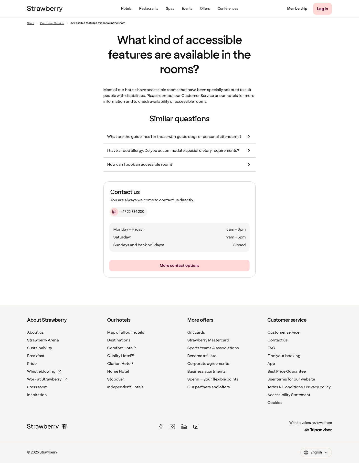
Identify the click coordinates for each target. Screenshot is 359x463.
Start (30, 23)
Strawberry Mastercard (208, 340)
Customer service (283, 332)
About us (35, 332)
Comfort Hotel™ (122, 348)
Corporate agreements (208, 363)
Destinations (118, 340)
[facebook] (161, 427)
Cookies (274, 402)
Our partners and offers (208, 387)
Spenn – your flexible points (212, 379)
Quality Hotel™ (120, 356)
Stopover (115, 379)
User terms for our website (291, 379)
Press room (37, 387)
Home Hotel (118, 371)
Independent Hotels (125, 387)
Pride (32, 363)
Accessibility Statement (288, 395)
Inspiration (37, 395)
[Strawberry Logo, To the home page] (45, 9)
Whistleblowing (41, 371)
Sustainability (39, 348)
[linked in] (184, 427)
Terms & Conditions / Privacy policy (299, 387)
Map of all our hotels (125, 332)
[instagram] (172, 427)
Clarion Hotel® (120, 363)
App (271, 363)
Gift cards (196, 332)
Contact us (277, 340)
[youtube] (196, 427)
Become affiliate (201, 356)
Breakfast (35, 356)
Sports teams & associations (213, 348)
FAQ (271, 348)
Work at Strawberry (44, 379)
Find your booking (283, 356)
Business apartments (206, 371)
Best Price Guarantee (286, 371)
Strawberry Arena (43, 340)
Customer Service (52, 23)
